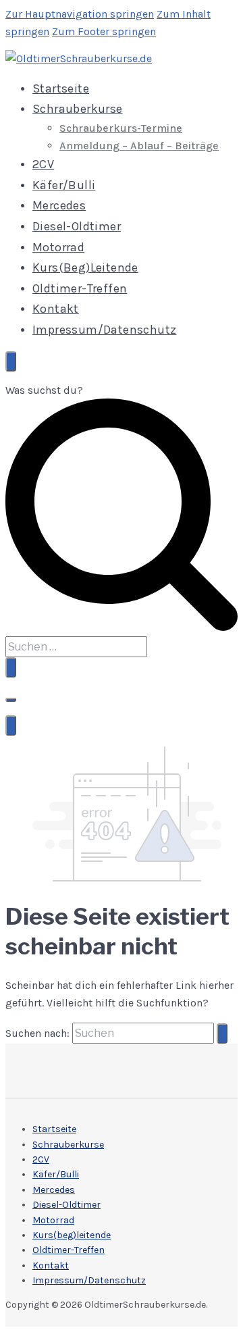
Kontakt (55, 308)
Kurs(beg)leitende (85, 267)
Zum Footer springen (104, 31)
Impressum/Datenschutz (104, 329)
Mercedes (59, 205)
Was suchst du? (44, 390)
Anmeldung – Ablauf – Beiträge (139, 145)
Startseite (60, 88)
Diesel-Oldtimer (76, 226)
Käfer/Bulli (63, 185)
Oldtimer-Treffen (79, 288)
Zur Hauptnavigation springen (79, 13)
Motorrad (58, 247)
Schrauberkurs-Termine (120, 128)
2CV (43, 164)
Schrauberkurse (77, 108)
